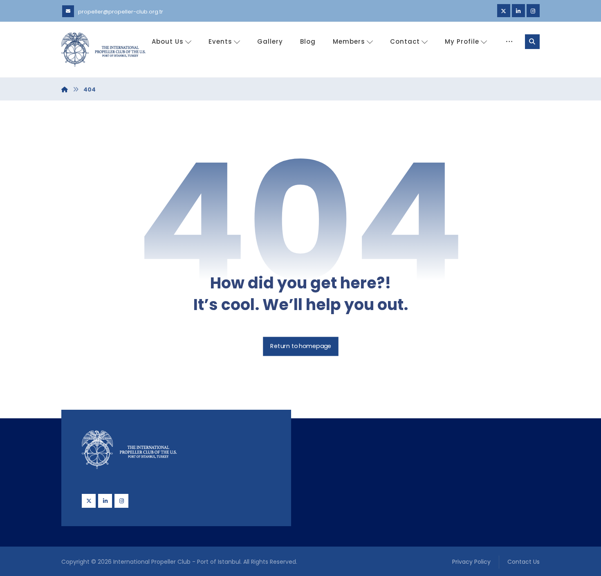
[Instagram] (533, 10)
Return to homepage (300, 346)
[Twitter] (503, 10)
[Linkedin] (518, 10)
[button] (532, 41)
